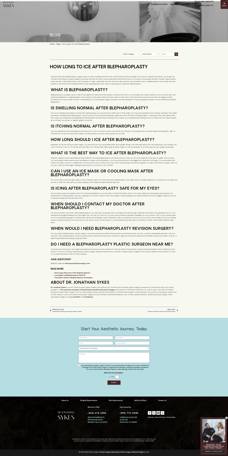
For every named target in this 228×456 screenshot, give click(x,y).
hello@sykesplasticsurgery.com (77, 263)
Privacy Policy (170, 417)
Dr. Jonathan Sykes (58, 287)
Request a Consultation (179, 4)
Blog (58, 44)
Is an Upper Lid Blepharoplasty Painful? (70, 275)
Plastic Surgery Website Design (131, 452)
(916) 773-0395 (129, 413)
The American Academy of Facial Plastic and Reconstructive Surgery (87, 290)
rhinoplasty (88, 297)
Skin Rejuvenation (116, 400)
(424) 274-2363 (97, 413)
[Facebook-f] (149, 413)
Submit (114, 382)
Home (52, 44)
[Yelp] (162, 413)
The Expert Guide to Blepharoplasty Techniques (73, 278)
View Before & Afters (159, 4)
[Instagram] (154, 413)
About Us (65, 400)
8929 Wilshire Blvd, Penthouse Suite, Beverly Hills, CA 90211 (98, 420)
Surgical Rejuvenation (88, 400)
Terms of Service (159, 417)
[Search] (176, 54)
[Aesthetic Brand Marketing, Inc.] (147, 452)
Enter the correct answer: (114, 373)
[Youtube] (158, 413)
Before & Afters (140, 400)
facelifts (76, 297)
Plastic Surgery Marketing (109, 452)
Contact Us (162, 400)
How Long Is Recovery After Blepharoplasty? (72, 273)
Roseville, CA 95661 (128, 422)
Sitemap (150, 417)
